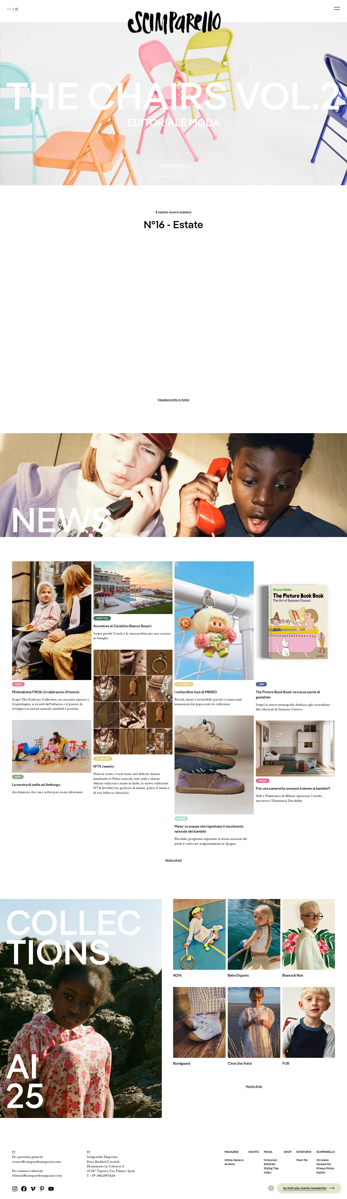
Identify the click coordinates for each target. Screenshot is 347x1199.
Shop (287, 1152)
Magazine (232, 1152)
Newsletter (323, 1164)
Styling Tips (271, 1168)
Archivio (230, 1164)
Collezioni (270, 1160)
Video (267, 1172)
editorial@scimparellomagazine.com (37, 1175)
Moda (268, 1152)
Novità (254, 1152)
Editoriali (269, 1164)
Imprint (320, 1172)
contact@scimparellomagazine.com (36, 1162)
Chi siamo (322, 1160)
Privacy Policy (325, 1168)
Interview (303, 1152)
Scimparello (325, 1152)
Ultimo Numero (234, 1160)
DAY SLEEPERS (173, 165)
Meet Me (302, 1160)
